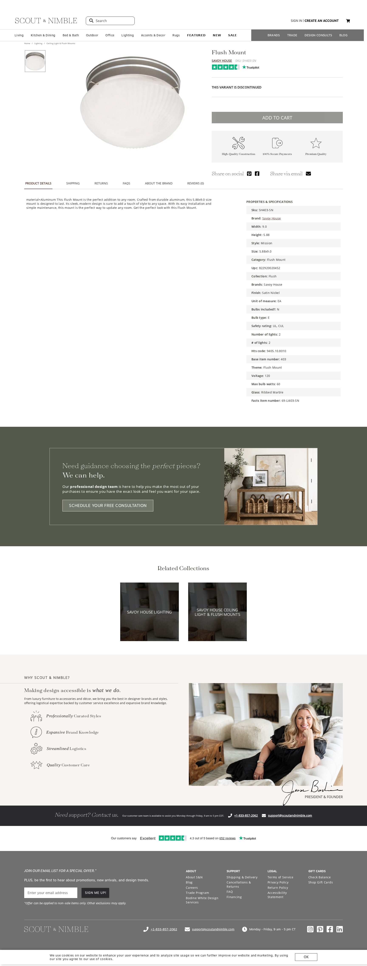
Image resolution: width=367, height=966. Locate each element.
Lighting (127, 35)
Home (27, 43)
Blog (189, 882)
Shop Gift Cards (320, 882)
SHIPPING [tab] (73, 183)
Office (109, 35)
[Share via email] (308, 173)
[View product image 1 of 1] (35, 61)
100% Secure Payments (277, 154)
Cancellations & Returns (239, 884)
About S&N (194, 877)
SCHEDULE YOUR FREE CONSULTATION (108, 505)
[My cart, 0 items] (348, 21)
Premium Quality (316, 154)
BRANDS (274, 35)
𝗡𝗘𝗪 (217, 35)
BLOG (343, 35)
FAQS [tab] (126, 183)
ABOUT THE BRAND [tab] (158, 183)
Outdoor (92, 35)
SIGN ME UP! (95, 893)
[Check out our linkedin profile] (339, 929)
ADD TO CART (277, 117)
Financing (234, 897)
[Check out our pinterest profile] (320, 929)
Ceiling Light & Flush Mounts (60, 43)
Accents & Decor (153, 35)
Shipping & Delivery (242, 877)
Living (19, 35)
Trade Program (197, 893)
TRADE (292, 35)
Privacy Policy (278, 882)
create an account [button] (322, 21)
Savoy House (222, 61)
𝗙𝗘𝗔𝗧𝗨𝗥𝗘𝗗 (196, 35)
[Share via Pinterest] (249, 173)
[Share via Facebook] (257, 173)
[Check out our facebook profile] (330, 929)
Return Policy (278, 888)
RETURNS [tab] (101, 183)
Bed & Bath (71, 35)
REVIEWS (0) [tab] (195, 183)
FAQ (230, 892)
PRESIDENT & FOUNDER (324, 797)
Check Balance (319, 877)
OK (306, 957)
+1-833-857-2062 (246, 815)
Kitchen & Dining (43, 35)
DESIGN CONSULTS (318, 35)
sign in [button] (296, 21)
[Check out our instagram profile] (310, 929)
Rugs (176, 35)
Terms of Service (281, 877)
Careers (192, 888)
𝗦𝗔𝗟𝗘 (232, 35)
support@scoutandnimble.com (290, 815)
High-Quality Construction (238, 154)
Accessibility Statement (277, 895)
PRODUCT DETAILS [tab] (38, 183)
